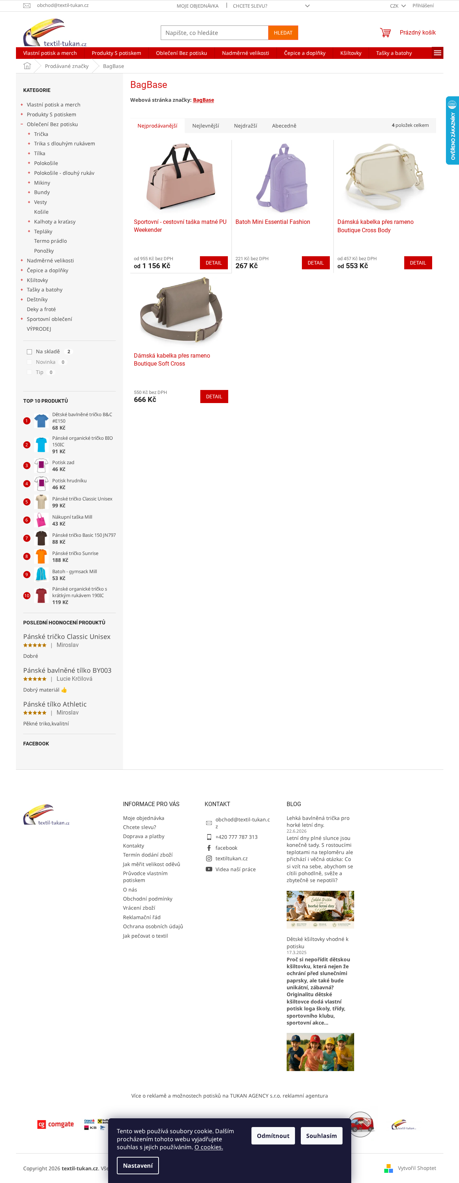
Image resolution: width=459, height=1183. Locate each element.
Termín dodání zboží (148, 854)
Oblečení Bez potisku (52, 124)
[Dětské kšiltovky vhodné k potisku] (320, 1051)
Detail (214, 263)
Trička (41, 133)
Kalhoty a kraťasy (54, 221)
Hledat (283, 33)
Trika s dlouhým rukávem (64, 143)
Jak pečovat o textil (145, 935)
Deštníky (37, 299)
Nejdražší (245, 125)
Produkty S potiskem (51, 114)
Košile (41, 211)
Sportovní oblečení (49, 318)
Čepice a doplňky (47, 270)
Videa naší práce (236, 869)
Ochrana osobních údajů (153, 926)
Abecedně (284, 125)
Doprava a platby (143, 836)
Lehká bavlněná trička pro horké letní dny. (318, 821)
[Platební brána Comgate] (55, 1123)
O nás (130, 889)
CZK (394, 6)
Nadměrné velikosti (50, 260)
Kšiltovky (37, 280)
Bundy (42, 192)
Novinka (50, 361)
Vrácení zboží (139, 907)
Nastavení (138, 1166)
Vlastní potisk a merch (54, 104)
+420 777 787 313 (237, 836)
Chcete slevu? (250, 6)
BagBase (203, 99)
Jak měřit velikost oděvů (151, 864)
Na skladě (53, 351)
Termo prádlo (50, 240)
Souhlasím (321, 1136)
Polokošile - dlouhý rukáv (64, 172)
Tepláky (43, 231)
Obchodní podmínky (147, 898)
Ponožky (44, 250)
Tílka (39, 153)
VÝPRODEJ (39, 328)
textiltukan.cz (232, 858)
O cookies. (208, 1147)
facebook (226, 847)
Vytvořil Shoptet (417, 1167)
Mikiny (42, 182)
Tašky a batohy (44, 289)
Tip (44, 372)
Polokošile (46, 163)
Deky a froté (41, 309)
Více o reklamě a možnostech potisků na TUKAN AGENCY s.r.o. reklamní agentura (229, 1095)
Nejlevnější (205, 125)
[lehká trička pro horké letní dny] (320, 909)
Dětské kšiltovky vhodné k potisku (317, 942)
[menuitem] (50, 53)
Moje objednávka (197, 6)
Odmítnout (273, 1136)
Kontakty (133, 845)
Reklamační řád (142, 917)
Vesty (40, 201)
